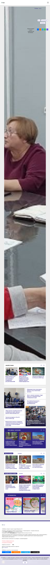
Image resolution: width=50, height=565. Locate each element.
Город (40, 8)
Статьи (36, 8)
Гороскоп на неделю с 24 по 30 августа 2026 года (12, 418)
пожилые (43, 22)
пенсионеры (44, 20)
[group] (11, 462)
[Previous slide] (41, 365)
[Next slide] (44, 365)
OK (25, 562)
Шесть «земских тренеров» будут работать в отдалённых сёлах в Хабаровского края (35, 396)
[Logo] (6, 2)
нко (39, 20)
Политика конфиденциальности (8, 540)
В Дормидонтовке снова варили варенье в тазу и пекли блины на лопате (34, 390)
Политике (20, 558)
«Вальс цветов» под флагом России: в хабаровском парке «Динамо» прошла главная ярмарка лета (13, 412)
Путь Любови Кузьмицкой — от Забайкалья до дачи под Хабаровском (33, 402)
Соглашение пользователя (7, 542)
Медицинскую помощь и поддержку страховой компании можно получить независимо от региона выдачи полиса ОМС (14, 423)
